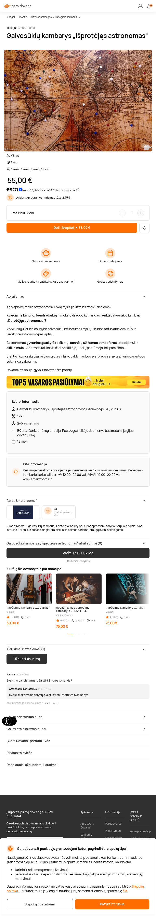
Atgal (12, 17)
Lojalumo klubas (86, 836)
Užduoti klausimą (27, 659)
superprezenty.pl (140, 831)
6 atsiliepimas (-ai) (63, 513)
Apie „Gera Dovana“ (87, 825)
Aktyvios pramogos (41, 17)
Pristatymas (113, 831)
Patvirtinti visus (112, 904)
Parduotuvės (113, 823)
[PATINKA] (144, 228)
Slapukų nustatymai (40, 904)
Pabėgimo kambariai (66, 17)
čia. (125, 891)
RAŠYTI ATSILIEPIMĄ (78, 553)
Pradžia (23, 17)
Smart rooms (26, 28)
